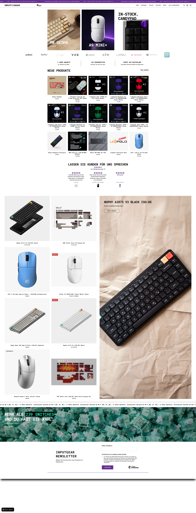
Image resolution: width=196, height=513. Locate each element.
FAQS (91, 489)
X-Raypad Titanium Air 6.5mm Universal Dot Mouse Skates (77, 98)
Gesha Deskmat (57, 96)
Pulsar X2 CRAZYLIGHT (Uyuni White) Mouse (74, 294)
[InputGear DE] (12, 5)
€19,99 (57, 154)
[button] (184, 5)
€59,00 (118, 154)
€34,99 (98, 154)
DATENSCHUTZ (56, 489)
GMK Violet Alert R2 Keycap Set (74, 243)
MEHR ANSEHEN (145, 70)
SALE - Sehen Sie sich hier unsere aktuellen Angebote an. (46, 1)
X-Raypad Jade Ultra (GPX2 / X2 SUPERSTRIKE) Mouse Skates (57, 126)
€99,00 (27, 347)
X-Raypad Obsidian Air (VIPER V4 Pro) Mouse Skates (77, 126)
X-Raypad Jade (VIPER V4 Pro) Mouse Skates (98, 97)
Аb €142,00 (74, 347)
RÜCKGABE (55, 495)
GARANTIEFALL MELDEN (97, 487)
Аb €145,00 (27, 244)
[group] (98, 63)
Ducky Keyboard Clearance (57, 152)
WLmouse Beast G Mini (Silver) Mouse (27, 396)
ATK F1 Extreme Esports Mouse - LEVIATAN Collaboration (27, 294)
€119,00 (139, 156)
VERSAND (55, 484)
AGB (53, 497)
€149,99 (77, 156)
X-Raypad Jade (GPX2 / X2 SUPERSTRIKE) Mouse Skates (139, 125)
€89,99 (27, 398)
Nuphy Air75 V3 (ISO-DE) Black (27, 243)
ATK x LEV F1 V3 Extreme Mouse (139, 153)
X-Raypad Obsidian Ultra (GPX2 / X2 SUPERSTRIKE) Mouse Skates (139, 98)
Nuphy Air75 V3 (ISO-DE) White (74, 345)
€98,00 (27, 296)
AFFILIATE (93, 492)
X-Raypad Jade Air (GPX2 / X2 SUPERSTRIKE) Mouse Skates (98, 126)
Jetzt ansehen (9, 426)
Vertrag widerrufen (95, 497)
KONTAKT (93, 484)
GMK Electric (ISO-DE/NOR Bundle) (77, 153)
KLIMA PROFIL (56, 487)
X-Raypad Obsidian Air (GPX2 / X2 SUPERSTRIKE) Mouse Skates (118, 98)
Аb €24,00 (74, 244)
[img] (98, 167)
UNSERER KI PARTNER (96, 495)
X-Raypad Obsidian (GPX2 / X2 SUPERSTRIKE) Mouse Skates (118, 126)
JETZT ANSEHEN (111, 211)
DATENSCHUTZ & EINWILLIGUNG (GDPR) (114, 454)
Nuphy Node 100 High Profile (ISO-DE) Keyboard (27, 345)
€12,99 (77, 101)
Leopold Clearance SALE (118, 152)
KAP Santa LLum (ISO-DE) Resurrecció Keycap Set (74, 396)
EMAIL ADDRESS (107, 445)
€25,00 (57, 98)
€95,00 (74, 398)
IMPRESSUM (55, 492)
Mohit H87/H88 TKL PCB (98, 152)
